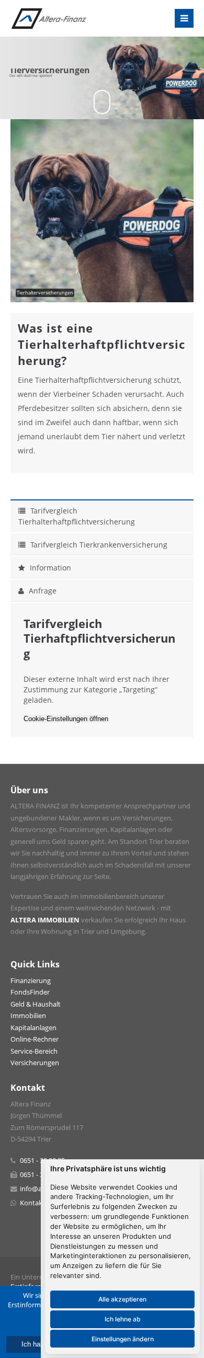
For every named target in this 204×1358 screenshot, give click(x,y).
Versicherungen (34, 1062)
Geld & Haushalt (35, 1004)
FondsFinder (30, 992)
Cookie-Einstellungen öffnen (66, 719)
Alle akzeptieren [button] (122, 1299)
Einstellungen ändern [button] (123, 1339)
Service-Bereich (34, 1051)
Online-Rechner (34, 1039)
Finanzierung (30, 980)
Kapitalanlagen (33, 1027)
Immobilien (28, 1015)
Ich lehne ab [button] (123, 1319)
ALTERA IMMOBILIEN (45, 920)
